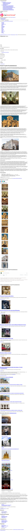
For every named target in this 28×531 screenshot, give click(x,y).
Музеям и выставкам (4, 521)
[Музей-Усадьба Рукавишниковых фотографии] (14, 187)
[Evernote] (3, 181)
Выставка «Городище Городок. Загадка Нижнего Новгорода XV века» (13, 324)
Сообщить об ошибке (4, 511)
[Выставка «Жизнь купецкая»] (14, 347)
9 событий (11, 479)
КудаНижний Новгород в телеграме (6, 505)
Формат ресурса (3, 517)
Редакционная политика (4, 516)
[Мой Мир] (2, 181)
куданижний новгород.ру (3, 508)
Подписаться (9, 491)
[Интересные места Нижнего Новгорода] (6, 470)
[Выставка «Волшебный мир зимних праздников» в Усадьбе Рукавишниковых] (14, 361)
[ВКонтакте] (0, 181)
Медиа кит (3, 526)
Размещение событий (4, 520)
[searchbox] (14, 13)
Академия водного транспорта (5, 52)
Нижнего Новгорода (13, 17)
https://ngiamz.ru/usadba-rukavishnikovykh (17, 178)
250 (1, 327)
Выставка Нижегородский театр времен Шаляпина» (10, 310)
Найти (1, 12)
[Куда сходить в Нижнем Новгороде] (7, 16)
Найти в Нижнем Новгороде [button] (3, 0)
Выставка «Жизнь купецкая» (5, 352)
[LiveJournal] (4, 181)
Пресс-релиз (3, 515)
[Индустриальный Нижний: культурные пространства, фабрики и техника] (4, 383)
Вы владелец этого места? (3, 375)
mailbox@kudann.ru (4, 512)
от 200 (1, 313)
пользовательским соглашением (16, 529)
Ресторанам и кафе (4, 522)
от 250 (1, 299)
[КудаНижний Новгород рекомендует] (6, 479)
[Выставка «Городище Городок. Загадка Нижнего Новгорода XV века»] (14, 319)
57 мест (11, 470)
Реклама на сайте (4, 525)
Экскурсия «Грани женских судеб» (6, 338)
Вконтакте (3, 504)
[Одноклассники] (1, 181)
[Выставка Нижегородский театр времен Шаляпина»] (14, 304)
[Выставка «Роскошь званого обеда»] (14, 290)
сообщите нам (13, 374)
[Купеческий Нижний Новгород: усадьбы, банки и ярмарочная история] (4, 400)
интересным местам (3, 18)
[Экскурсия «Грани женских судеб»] (14, 332)
